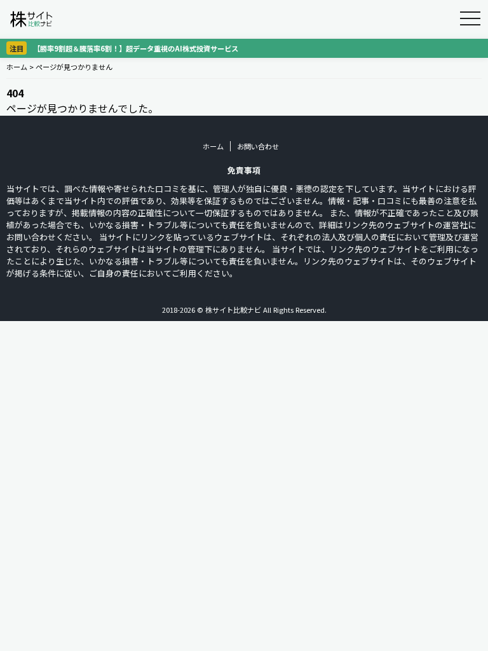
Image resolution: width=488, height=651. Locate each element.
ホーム (16, 67)
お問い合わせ (258, 146)
